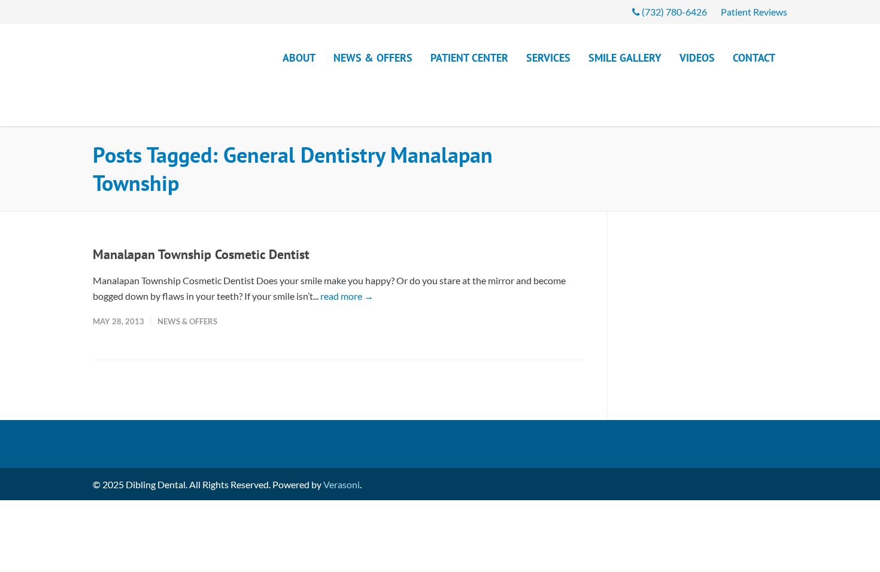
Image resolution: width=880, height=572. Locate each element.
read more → (347, 259)
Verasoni (341, 448)
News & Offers (372, 58)
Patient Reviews (754, 12)
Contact (754, 58)
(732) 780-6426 (673, 12)
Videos (697, 58)
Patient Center (469, 58)
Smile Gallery (624, 58)
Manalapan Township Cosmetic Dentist (201, 217)
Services (548, 58)
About (299, 58)
